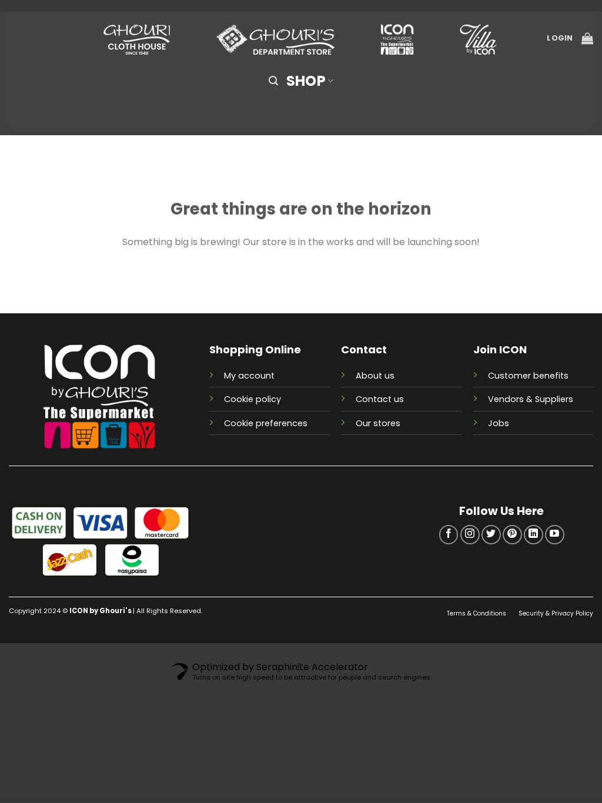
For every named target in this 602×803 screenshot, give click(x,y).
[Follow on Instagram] (470, 534)
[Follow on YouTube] (554, 534)
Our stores (378, 423)
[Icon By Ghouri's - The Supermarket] (301, 38)
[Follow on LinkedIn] (533, 534)
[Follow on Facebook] (449, 534)
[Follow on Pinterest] (512, 534)
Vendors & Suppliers (530, 399)
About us (375, 376)
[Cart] (587, 38)
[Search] (273, 80)
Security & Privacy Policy (556, 613)
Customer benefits (528, 376)
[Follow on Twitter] (491, 534)
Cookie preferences (265, 423)
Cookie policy (252, 399)
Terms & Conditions (477, 613)
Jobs (498, 423)
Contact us (380, 399)
